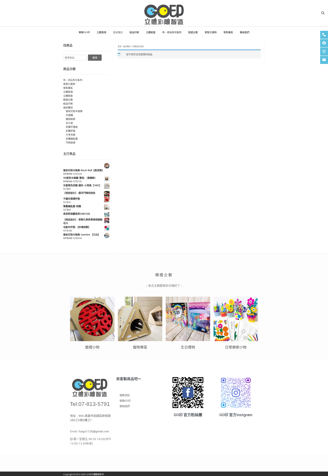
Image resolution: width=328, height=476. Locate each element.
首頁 (119, 46)
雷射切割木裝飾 (74, 111)
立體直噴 (101, 32)
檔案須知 (125, 395)
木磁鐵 (69, 115)
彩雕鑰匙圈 (72, 138)
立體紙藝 (150, 32)
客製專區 (228, 32)
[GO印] (164, 13)
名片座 (69, 122)
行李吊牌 (70, 134)
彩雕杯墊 (70, 130)
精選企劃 (193, 32)
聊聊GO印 (84, 32)
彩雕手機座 (72, 126)
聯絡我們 (244, 32)
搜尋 (94, 57)
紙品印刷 (134, 32)
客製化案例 (211, 32)
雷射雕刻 (118, 32)
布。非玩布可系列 (171, 32)
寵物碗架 (70, 119)
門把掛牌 (70, 142)
